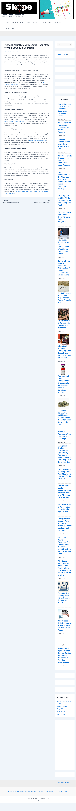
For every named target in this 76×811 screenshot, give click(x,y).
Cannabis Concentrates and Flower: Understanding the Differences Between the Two (64, 418)
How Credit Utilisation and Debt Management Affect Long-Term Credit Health (64, 247)
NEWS (22, 791)
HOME (10, 791)
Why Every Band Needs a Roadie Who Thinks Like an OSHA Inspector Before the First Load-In (65, 568)
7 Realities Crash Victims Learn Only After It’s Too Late (64, 144)
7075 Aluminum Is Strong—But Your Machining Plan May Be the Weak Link (64, 474)
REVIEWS (27, 791)
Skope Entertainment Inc (12, 15)
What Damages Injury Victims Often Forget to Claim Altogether (64, 217)
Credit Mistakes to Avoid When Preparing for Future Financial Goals (64, 298)
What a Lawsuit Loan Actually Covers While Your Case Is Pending (64, 127)
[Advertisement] (66, 744)
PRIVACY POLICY (63, 791)
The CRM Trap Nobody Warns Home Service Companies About (64, 598)
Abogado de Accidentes (64, 782)
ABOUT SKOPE (53, 791)
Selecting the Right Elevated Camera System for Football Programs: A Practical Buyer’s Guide (64, 655)
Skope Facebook (62, 706)
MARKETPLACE (43, 791)
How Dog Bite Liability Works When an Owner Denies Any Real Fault (64, 200)
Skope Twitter (61, 711)
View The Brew (61, 714)
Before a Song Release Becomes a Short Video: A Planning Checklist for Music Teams (64, 268)
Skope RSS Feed (61, 709)
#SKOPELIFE (34, 791)
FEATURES (16, 791)
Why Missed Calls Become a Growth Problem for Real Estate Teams (65, 625)
